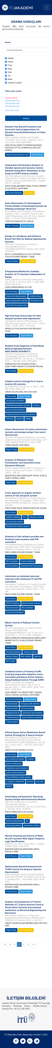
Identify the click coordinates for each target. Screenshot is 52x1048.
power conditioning (13, 763)
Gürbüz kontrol (12, 708)
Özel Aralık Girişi (12, 110)
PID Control (10, 661)
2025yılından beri (12, 103)
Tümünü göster (11, 97)
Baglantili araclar (13, 713)
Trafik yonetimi (12, 722)
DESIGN (20, 419)
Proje (10, 65)
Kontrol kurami (12, 704)
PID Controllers (12, 561)
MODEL (28, 419)
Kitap (10, 68)
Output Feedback (27, 561)
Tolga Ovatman (12, 261)
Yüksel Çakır (10, 482)
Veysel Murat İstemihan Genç (17, 154)
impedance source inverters (17, 768)
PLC (27, 821)
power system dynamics (15, 410)
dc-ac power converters (15, 400)
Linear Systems (12, 566)
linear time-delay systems (16, 296)
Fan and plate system (14, 521)
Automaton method (31, 825)
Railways (37, 656)
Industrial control (36, 517)
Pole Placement (12, 607)
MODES (9, 786)
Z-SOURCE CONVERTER (15, 781)
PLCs (24, 517)
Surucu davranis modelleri (32, 717)
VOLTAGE (9, 419)
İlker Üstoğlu (11, 371)
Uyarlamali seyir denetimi (32, 713)
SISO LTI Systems (12, 603)
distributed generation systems (18, 405)
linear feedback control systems (18, 777)
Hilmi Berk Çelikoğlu (14, 193)
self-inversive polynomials (16, 305)
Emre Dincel (11, 512)
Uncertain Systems (13, 652)
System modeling (13, 517)
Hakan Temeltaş (12, 225)
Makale (11, 58)
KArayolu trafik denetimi (30, 704)
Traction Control (30, 652)
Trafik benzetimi (12, 717)
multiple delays (35, 296)
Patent (10, 61)
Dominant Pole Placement (31, 566)
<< (5, 944)
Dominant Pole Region (15, 612)
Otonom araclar (27, 708)
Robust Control (12, 656)
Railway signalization (14, 821)
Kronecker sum (36, 300)
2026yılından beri (12, 100)
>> (33, 944)
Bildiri (10, 79)
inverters (36, 405)
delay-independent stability (16, 300)
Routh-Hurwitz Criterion (31, 603)
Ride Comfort (26, 656)
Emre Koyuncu (11, 856)
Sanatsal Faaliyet (15, 82)
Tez (9, 75)
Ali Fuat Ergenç (12, 291)
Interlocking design (13, 825)
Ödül (10, 72)
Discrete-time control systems (18, 526)
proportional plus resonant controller (20, 414)
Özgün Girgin (11, 396)
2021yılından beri (12, 106)
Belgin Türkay (11, 449)
